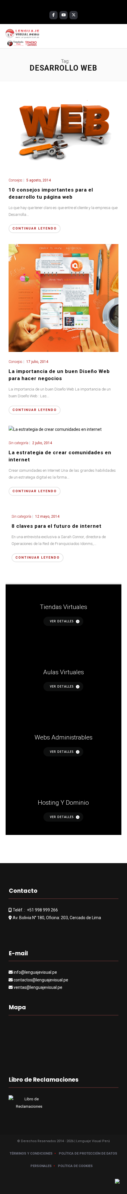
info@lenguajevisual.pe (35, 972)
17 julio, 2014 (37, 362)
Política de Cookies (75, 1166)
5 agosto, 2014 (38, 180)
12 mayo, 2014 (47, 516)
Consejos (15, 180)
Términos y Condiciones (31, 1153)
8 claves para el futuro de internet (57, 526)
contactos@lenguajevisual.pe (41, 980)
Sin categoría (18, 443)
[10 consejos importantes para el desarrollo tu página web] (64, 128)
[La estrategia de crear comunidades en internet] (55, 429)
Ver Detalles (62, 621)
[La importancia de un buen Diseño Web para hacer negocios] (64, 297)
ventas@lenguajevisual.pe (38, 987)
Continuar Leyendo (34, 228)
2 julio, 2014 (42, 443)
